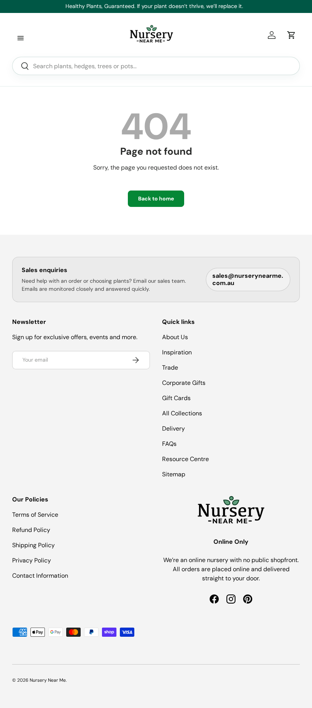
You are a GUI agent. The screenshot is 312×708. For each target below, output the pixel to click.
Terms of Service (35, 515)
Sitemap (173, 474)
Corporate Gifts (183, 383)
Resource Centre (185, 459)
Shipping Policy (33, 545)
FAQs (169, 444)
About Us (175, 337)
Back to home (156, 198)
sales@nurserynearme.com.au (247, 279)
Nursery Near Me (48, 680)
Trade (170, 368)
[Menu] (20, 38)
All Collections (182, 413)
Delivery (173, 428)
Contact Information (40, 576)
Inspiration (177, 352)
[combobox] (156, 66)
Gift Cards (176, 398)
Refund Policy (31, 530)
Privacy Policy (31, 560)
